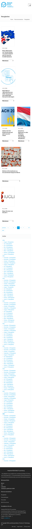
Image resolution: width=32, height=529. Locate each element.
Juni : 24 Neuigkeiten (8, 381)
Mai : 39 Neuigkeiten (8, 427)
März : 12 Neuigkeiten (8, 250)
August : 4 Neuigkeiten (9, 242)
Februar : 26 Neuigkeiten (9, 455)
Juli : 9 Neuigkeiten (8, 311)
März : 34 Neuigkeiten (8, 318)
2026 (3, 240)
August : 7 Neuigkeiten (9, 287)
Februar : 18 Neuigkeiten (9, 297)
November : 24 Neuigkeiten (10, 440)
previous (4, 227)
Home (11, 19)
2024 (3, 278)
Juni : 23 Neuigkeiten (8, 358)
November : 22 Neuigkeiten (10, 327)
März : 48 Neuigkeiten (8, 431)
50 (28, 227)
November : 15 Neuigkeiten (10, 304)
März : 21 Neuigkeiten (8, 408)
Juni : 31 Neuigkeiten (8, 313)
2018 (3, 414)
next (3, 230)
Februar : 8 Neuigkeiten (9, 275)
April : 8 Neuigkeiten (8, 407)
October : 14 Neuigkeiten (9, 283)
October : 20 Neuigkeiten (9, 396)
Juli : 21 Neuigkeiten (8, 447)
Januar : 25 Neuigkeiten (9, 434)
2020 (3, 368)
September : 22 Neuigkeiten (10, 330)
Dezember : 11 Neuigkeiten (10, 302)
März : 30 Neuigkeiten (8, 454)
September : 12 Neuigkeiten (10, 308)
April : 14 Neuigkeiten (8, 271)
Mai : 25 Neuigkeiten (8, 315)
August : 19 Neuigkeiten (9, 309)
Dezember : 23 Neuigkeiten (10, 460)
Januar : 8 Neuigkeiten (8, 276)
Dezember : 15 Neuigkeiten (10, 415)
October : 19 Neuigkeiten (9, 261)
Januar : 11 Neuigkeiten (9, 299)
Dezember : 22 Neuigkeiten (10, 257)
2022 (3, 323)
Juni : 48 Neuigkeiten (8, 448)
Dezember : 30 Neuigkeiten (10, 325)
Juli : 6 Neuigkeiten (8, 243)
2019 (3, 391)
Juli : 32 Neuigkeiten (8, 379)
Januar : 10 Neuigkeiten (9, 254)
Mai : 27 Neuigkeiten (8, 450)
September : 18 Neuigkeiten (10, 398)
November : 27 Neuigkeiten (10, 349)
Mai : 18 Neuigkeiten (8, 292)
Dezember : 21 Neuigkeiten (10, 280)
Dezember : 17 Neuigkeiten (10, 348)
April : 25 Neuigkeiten (8, 362)
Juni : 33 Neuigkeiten (8, 426)
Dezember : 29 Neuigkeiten (10, 393)
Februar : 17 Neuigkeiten (9, 365)
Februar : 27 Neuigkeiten (9, 388)
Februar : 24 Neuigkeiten (9, 342)
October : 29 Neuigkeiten (9, 306)
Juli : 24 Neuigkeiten (8, 424)
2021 (3, 346)
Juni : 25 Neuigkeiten (8, 335)
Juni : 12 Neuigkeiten (8, 268)
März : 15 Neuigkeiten (8, 273)
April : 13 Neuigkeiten (8, 294)
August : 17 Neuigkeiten (9, 355)
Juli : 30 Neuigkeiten (8, 356)
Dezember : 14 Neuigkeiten (10, 438)
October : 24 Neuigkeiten (9, 441)
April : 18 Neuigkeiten (8, 316)
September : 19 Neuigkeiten (10, 443)
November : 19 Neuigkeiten (10, 417)
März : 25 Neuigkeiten (8, 341)
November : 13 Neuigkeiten (10, 259)
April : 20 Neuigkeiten (8, 249)
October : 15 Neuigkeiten (9, 351)
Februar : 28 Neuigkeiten (9, 320)
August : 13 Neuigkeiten (9, 264)
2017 (3, 436)
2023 (3, 301)
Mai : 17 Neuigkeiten (8, 337)
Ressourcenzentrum (19, 19)
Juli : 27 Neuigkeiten (8, 334)
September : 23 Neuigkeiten (10, 353)
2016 (3, 459)
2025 (3, 256)
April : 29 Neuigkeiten (8, 384)
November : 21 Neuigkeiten (10, 394)
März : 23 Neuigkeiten (8, 363)
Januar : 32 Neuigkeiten (9, 367)
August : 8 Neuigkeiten (9, 400)
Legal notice (19, 526)
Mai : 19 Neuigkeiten (8, 405)
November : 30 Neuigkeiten (10, 372)
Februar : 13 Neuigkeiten (9, 252)
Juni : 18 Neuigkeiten (8, 245)
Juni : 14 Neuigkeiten (8, 403)
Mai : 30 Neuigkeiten (8, 382)
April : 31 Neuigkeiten (8, 429)
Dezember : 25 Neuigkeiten (10, 370)
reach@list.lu (7, 518)
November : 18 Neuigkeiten (10, 282)
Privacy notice (27, 526)
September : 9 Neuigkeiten (9, 263)
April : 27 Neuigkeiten (8, 339)
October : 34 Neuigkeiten (9, 374)
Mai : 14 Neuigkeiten (8, 269)
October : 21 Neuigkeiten (9, 329)
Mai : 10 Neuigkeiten (8, 247)
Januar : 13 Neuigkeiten (9, 412)
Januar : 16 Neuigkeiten (9, 389)
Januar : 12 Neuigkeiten (9, 322)
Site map (14, 526)
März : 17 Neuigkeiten (8, 296)
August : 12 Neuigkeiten (9, 422)
